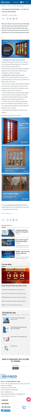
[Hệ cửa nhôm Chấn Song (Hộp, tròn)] (6, 339)
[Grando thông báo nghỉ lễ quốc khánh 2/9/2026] (15, 283)
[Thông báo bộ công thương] (5, 411)
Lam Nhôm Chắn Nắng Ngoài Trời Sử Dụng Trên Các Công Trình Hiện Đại (22, 231)
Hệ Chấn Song (14, 346)
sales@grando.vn (20, 394)
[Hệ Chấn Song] (6, 348)
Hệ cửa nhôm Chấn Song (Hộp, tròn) (19, 336)
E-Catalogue (16, 2)
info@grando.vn (8, 392)
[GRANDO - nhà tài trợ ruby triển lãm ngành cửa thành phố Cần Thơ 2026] (8, 254)
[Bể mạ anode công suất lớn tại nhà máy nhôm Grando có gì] (8, 242)
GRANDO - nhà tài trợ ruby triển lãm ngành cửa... (12, 305)
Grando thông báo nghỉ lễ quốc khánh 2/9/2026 (14, 285)
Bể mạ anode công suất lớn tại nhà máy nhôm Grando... (14, 293)
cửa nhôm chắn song (8, 213)
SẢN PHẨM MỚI (5, 403)
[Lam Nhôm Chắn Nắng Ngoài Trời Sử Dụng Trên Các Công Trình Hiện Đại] (8, 233)
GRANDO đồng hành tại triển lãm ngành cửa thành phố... (14, 297)
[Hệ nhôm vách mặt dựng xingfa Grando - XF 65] (6, 320)
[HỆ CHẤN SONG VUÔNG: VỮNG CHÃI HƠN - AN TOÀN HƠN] (6, 330)
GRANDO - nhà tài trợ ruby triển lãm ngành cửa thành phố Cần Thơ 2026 (22, 252)
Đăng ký (15, 368)
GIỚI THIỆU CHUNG (6, 407)
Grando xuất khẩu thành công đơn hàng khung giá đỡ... (14, 301)
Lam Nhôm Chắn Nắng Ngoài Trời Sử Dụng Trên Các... (14, 289)
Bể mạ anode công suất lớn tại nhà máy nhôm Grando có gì (21, 240)
